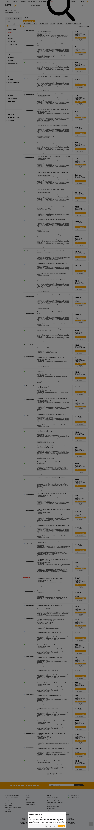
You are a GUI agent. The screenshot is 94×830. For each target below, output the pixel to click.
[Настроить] (47, 826)
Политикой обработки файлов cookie (54, 822)
